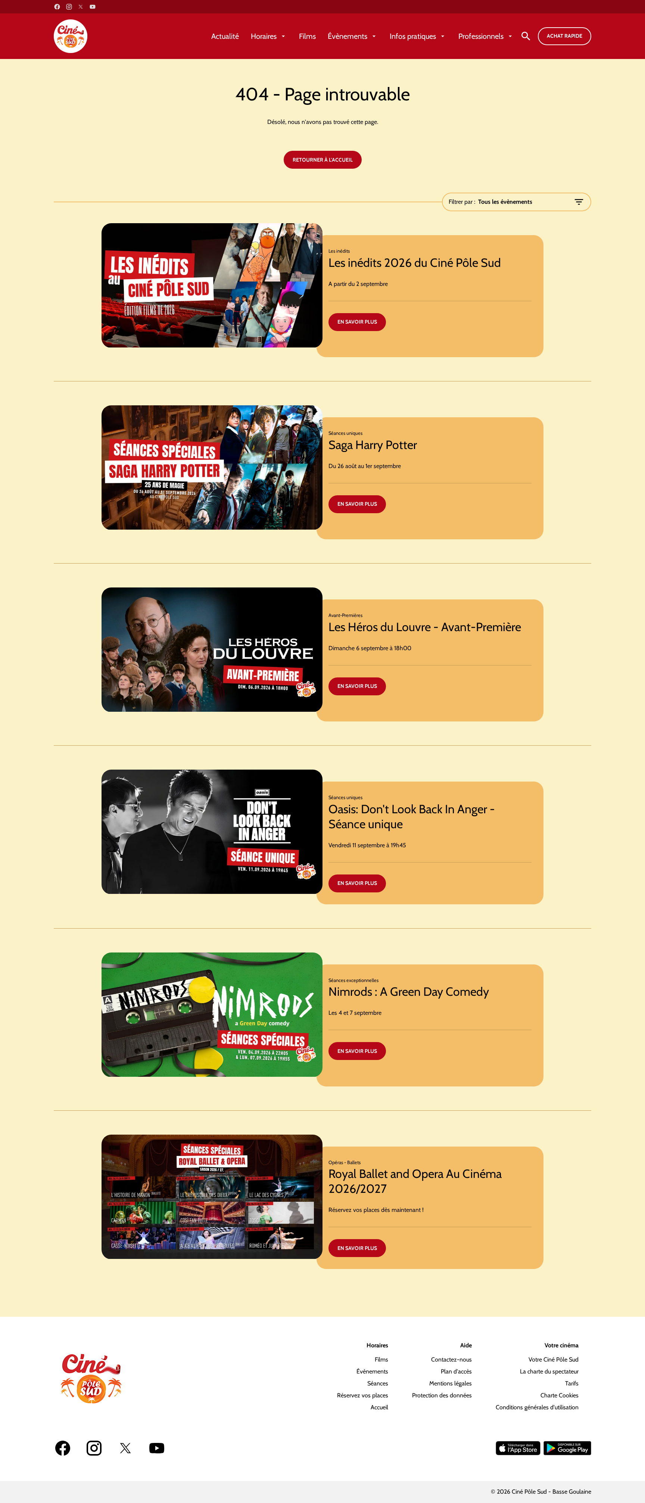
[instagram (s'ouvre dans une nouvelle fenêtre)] (69, 6)
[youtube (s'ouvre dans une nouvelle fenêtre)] (92, 6)
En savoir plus (357, 321)
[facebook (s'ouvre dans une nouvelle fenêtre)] (57, 6)
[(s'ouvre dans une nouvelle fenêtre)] (518, 1448)
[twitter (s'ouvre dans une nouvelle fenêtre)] (80, 6)
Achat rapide (564, 35)
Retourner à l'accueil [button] (323, 159)
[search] (526, 36)
